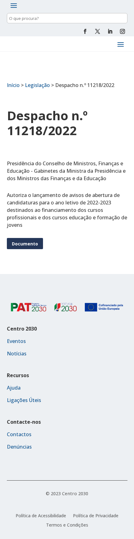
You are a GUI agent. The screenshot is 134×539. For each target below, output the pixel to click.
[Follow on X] (98, 31)
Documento (25, 244)
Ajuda (14, 387)
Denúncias (19, 446)
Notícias (16, 353)
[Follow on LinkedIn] (110, 31)
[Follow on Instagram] (122, 31)
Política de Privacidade (95, 516)
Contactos (19, 434)
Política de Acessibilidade (41, 516)
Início (13, 85)
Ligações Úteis (24, 400)
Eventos (16, 341)
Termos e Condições (67, 525)
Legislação (37, 85)
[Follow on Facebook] (85, 31)
